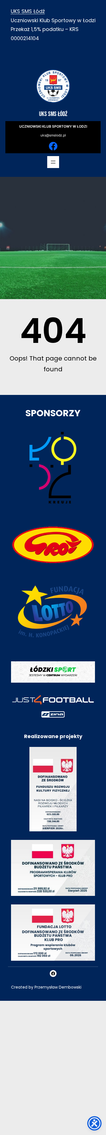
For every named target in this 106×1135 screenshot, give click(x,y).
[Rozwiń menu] (53, 162)
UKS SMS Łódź (28, 11)
